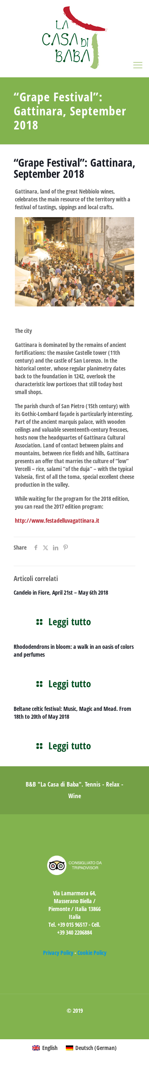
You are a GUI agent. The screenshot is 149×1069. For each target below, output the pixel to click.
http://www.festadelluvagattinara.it (57, 520)
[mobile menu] (138, 64)
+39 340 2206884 (74, 932)
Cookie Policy (91, 953)
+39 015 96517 (72, 924)
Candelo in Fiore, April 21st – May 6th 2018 (61, 592)
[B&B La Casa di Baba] (74, 38)
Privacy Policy (58, 953)
